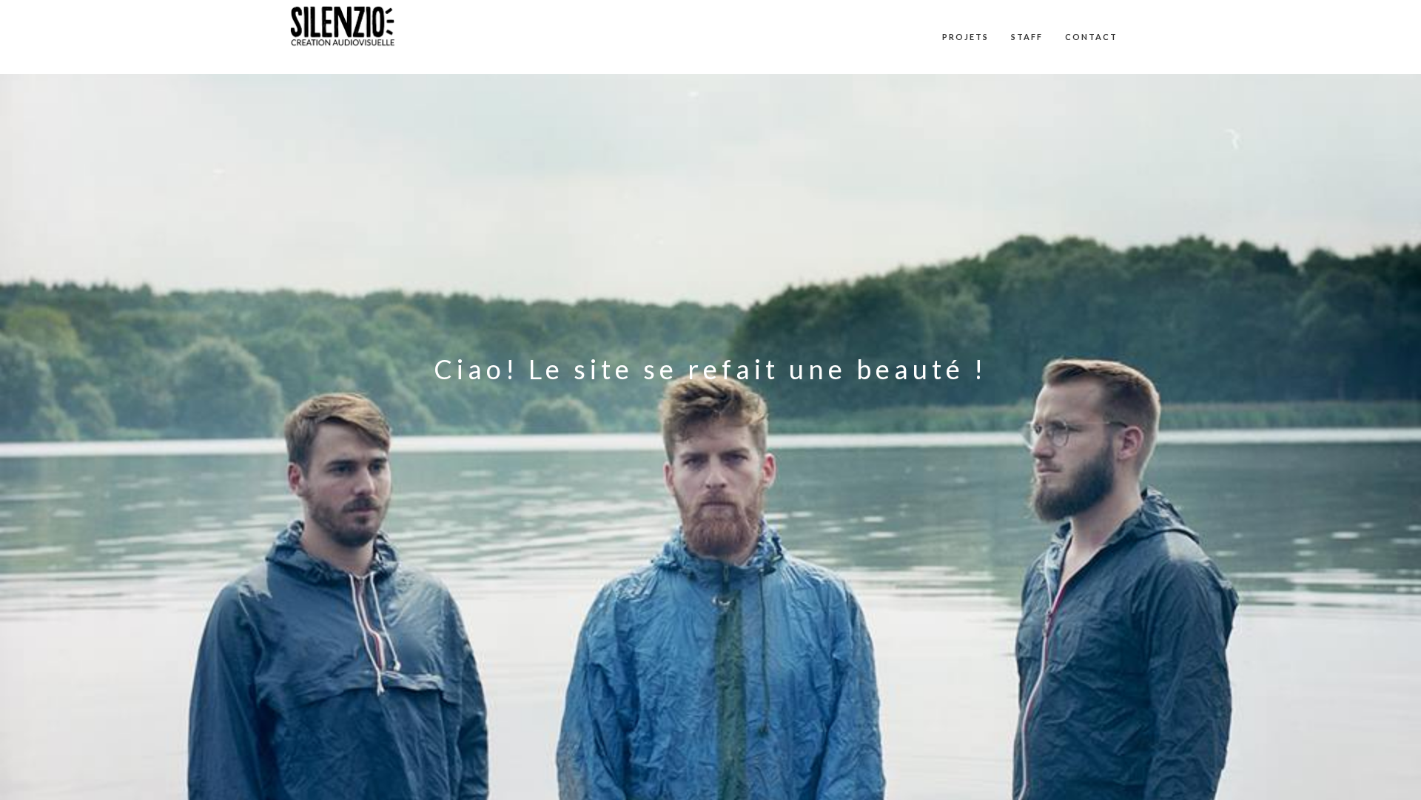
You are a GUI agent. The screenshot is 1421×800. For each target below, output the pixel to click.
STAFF (1027, 36)
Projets (965, 36)
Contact (1091, 36)
